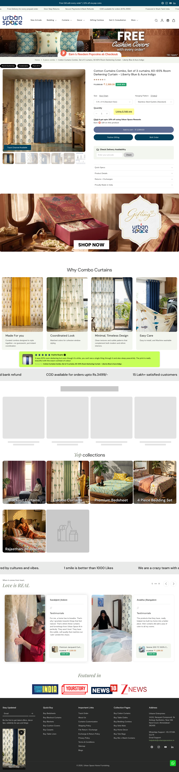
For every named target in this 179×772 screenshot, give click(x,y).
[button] (134, 130)
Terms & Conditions (86, 742)
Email (6, 714)
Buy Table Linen (49, 734)
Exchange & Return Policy (89, 734)
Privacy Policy (84, 738)
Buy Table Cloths (121, 717)
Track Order (83, 713)
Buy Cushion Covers (51, 726)
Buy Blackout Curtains (52, 717)
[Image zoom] (44, 110)
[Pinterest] (163, 3)
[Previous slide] (166, 584)
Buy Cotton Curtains (122, 713)
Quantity (98, 108)
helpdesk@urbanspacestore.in (161, 740)
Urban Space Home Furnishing (96, 765)
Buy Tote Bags (120, 734)
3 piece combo (49, 60)
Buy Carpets (48, 730)
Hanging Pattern (142, 96)
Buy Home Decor (121, 730)
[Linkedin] (174, 3)
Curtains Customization (88, 722)
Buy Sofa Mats (120, 726)
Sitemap (81, 746)
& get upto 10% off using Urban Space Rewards (117, 119)
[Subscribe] (32, 713)
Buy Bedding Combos (123, 722)
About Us (82, 717)
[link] (67, 534)
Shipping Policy (84, 726)
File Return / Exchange (87, 730)
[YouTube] (170, 3)
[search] (156, 20)
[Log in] (162, 20)
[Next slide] (173, 584)
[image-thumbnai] (8, 158)
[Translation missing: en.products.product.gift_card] (168, 20)
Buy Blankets (48, 722)
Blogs (80, 750)
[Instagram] (167, 3)
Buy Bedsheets (49, 713)
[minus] (96, 113)
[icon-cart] (173, 20)
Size (95, 96)
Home (37, 60)
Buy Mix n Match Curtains (124, 738)
